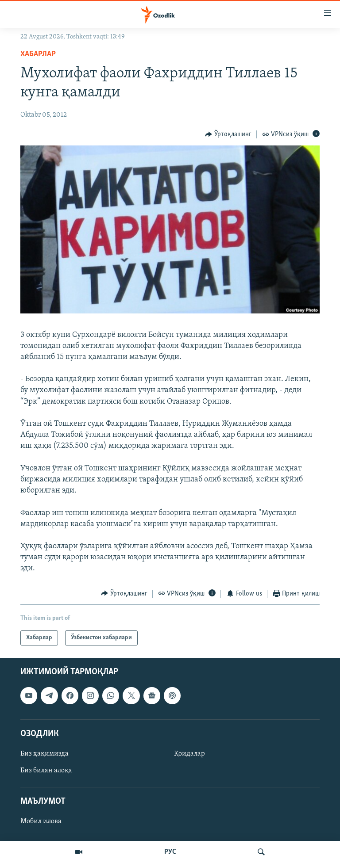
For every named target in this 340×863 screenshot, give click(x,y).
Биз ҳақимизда (44, 753)
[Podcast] (172, 695)
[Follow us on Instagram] (90, 695)
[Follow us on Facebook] (70, 695)
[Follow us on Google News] (151, 695)
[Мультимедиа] (79, 852)
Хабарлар (38, 54)
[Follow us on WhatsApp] (110, 695)
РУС (170, 851)
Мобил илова (41, 821)
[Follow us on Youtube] (28, 695)
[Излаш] (261, 852)
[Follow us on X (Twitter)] (131, 695)
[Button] (228, 134)
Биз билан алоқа (46, 770)
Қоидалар (189, 753)
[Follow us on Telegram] (49, 695)
